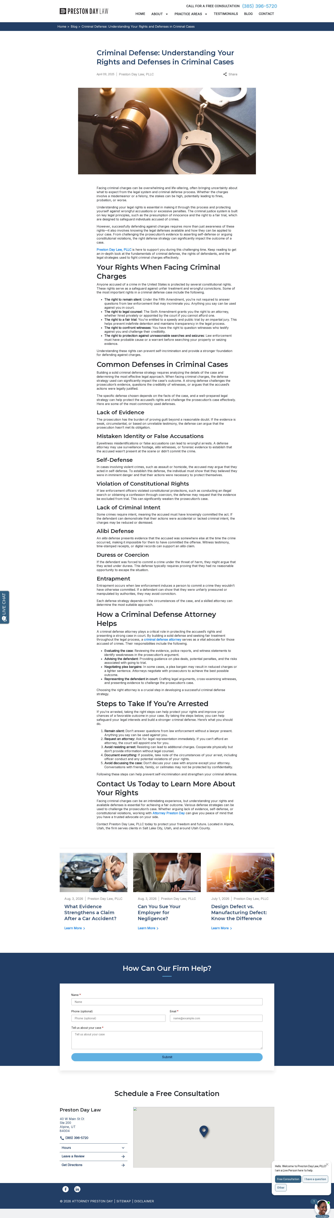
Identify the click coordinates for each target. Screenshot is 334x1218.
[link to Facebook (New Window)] (65, 1189)
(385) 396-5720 (259, 6)
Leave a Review (73, 1156)
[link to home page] (84, 11)
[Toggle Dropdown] (167, 14)
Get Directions (72, 1165)
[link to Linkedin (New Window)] (77, 1189)
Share (232, 74)
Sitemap (123, 1201)
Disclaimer (144, 1201)
